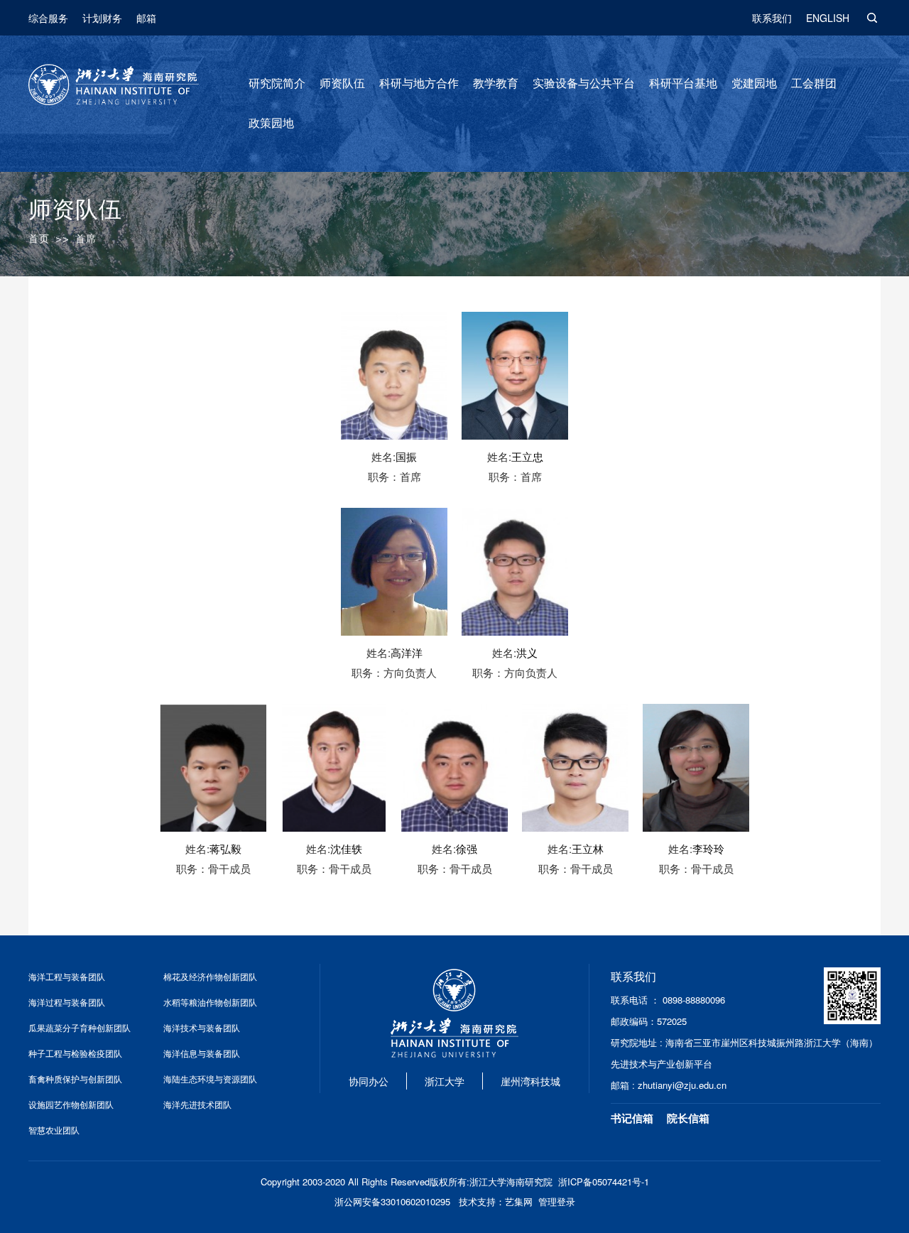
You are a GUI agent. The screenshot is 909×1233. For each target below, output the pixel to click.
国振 (406, 456)
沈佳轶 (346, 848)
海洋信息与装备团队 (201, 1053)
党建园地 (754, 83)
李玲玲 (708, 848)
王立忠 (527, 456)
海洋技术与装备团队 (201, 1027)
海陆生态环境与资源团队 (210, 1078)
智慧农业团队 (54, 1130)
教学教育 (495, 83)
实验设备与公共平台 (584, 83)
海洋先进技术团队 (197, 1104)
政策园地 (271, 123)
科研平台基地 (683, 83)
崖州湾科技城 (530, 1081)
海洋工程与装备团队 (66, 976)
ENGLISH (827, 18)
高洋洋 (407, 652)
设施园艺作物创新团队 (71, 1104)
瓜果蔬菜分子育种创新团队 (79, 1027)
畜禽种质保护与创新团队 (75, 1078)
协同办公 (368, 1081)
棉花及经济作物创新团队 (210, 976)
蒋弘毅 (225, 848)
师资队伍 (342, 83)
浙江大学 (444, 1081)
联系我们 (772, 18)
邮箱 (146, 18)
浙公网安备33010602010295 (392, 1201)
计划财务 (102, 18)
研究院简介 (277, 83)
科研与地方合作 (419, 83)
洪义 (527, 652)
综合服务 (48, 18)
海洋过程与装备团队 (66, 1002)
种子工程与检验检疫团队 (75, 1053)
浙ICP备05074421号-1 (603, 1181)
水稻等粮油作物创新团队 (210, 1002)
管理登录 (556, 1201)
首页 (39, 238)
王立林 (588, 848)
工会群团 (814, 83)
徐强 (466, 848)
